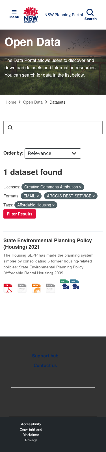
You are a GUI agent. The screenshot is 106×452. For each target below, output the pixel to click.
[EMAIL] (24, 282)
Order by (12, 153)
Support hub (45, 356)
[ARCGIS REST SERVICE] (52, 282)
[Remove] (80, 187)
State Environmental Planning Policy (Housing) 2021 (47, 243)
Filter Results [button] (20, 214)
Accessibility (31, 424)
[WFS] (74, 282)
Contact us (45, 365)
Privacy (31, 440)
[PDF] (9, 282)
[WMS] (64, 282)
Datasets (57, 102)
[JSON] (38, 282)
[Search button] (10, 127)
